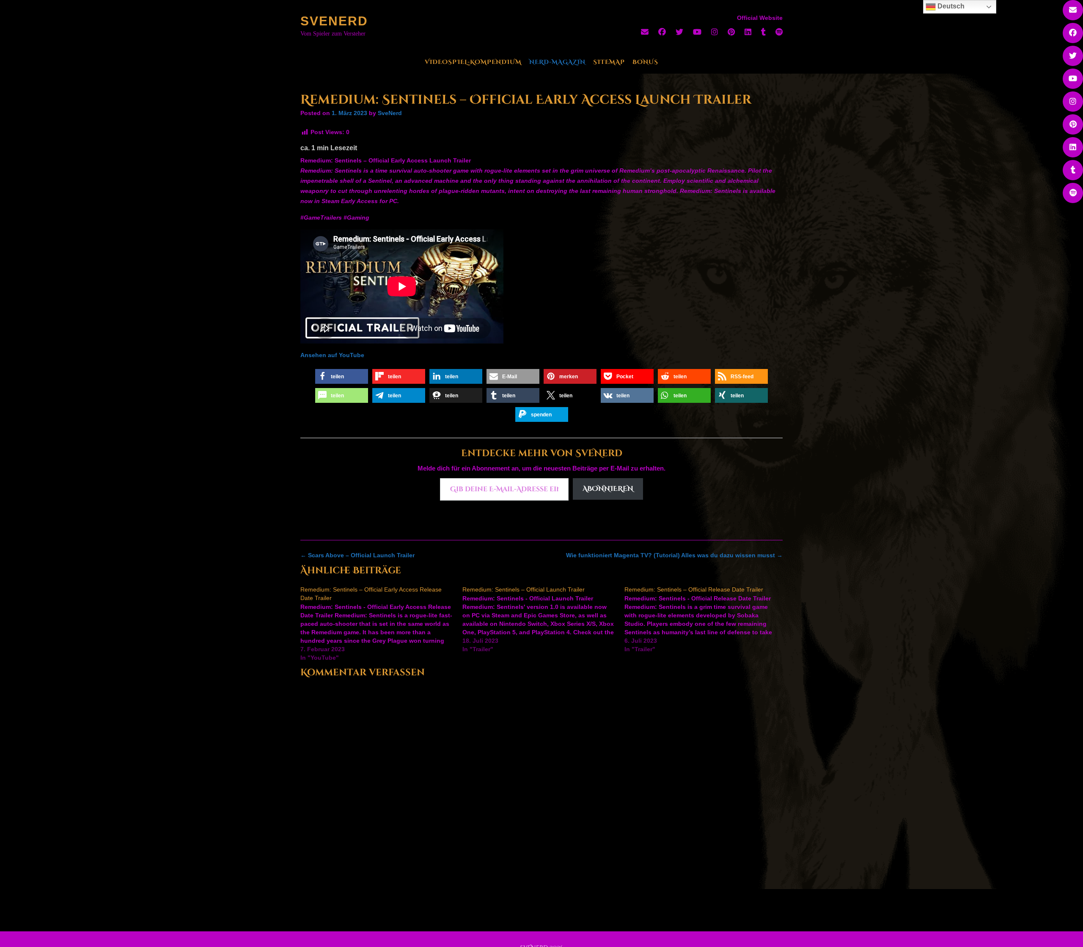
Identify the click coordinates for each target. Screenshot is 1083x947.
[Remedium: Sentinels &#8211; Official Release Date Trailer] (705, 619)
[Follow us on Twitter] (679, 32)
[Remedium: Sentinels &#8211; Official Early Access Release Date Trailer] (381, 624)
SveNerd (334, 21)
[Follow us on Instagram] (714, 32)
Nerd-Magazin (557, 62)
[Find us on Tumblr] (763, 32)
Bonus (645, 62)
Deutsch (950, 6)
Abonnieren (608, 488)
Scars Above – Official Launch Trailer (357, 555)
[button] (341, 376)
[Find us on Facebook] (662, 32)
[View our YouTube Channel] (697, 32)
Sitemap (609, 62)
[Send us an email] (645, 32)
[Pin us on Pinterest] (731, 32)
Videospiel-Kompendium (473, 62)
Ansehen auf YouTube (332, 355)
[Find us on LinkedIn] (748, 32)
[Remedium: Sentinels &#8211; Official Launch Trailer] (543, 619)
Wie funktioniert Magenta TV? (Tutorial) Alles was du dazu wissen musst (674, 555)
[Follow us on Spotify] (779, 32)
